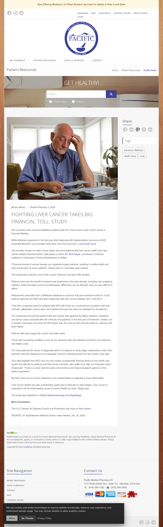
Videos (80, 101)
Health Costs (130, 155)
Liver (142, 155)
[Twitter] (153, 522)
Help (93, 13)
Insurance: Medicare (133, 150)
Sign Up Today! (140, 13)
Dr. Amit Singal (72, 254)
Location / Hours (122, 13)
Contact (97, 60)
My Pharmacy (17, 60)
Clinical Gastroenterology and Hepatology (60, 395)
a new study (84, 243)
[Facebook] (141, 522)
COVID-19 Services (74, 60)
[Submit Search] (111, 94)
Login (80, 16)
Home (115, 70)
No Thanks (27, 518)
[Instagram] (147, 522)
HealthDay (27, 447)
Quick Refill (105, 13)
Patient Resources (45, 60)
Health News (60, 101)
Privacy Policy (44, 518)
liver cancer (84, 408)
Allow (12, 518)
